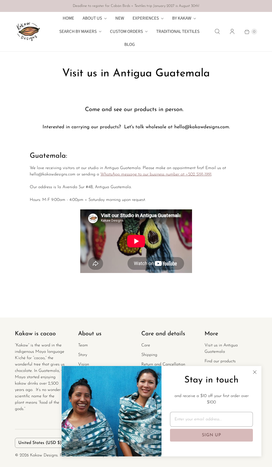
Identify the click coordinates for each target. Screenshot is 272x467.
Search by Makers (78, 31)
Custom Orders (126, 31)
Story (82, 355)
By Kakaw (181, 18)
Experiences (146, 18)
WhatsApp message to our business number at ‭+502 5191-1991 (155, 174)
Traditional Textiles (177, 31)
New (119, 18)
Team (83, 345)
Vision (83, 364)
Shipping (149, 355)
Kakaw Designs (44, 455)
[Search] (217, 31)
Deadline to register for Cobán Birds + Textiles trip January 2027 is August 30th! (136, 6)
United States (39, 443)
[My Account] (232, 31)
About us (92, 18)
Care (145, 345)
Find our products (220, 361)
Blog (129, 44)
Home (68, 18)
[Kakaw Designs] (28, 31)
